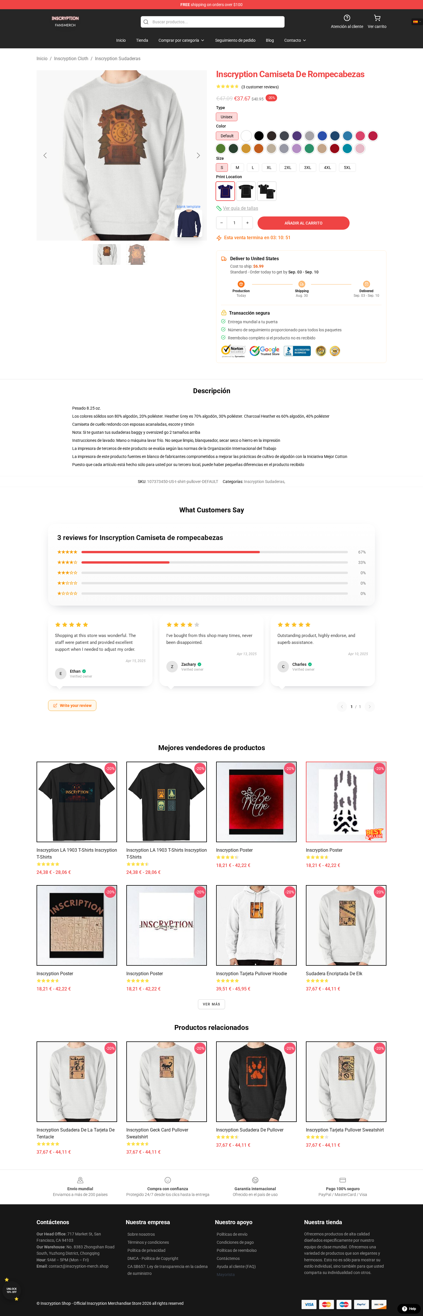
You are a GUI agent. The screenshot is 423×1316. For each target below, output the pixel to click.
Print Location (229, 176)
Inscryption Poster (234, 850)
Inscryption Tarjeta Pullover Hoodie (251, 973)
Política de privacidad (146, 1250)
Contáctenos (228, 1258)
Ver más (211, 1004)
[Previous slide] (45, 155)
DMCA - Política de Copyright (152, 1258)
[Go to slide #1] (107, 254)
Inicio (42, 58)
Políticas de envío (232, 1234)
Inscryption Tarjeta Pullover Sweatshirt (345, 1130)
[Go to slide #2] (136, 254)
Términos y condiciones (148, 1242)
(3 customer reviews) (260, 87)
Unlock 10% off (12, 1291)
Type (220, 107)
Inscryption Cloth (71, 58)
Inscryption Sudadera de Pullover (249, 1130)
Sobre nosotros (141, 1234)
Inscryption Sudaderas (117, 58)
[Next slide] (198, 155)
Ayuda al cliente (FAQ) (236, 1266)
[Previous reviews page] (342, 706)
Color (221, 126)
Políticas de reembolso (237, 1250)
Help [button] (412, 1309)
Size (220, 158)
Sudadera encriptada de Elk (334, 973)
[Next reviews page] (370, 706)
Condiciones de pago (235, 1242)
